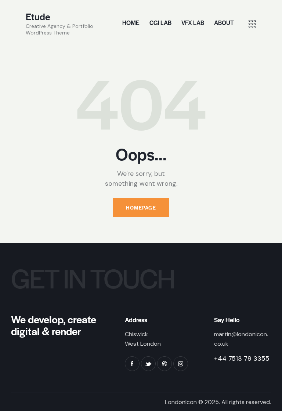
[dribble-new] (164, 363)
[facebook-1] (132, 363)
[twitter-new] (148, 363)
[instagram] (180, 363)
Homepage (141, 207)
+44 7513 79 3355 (242, 358)
